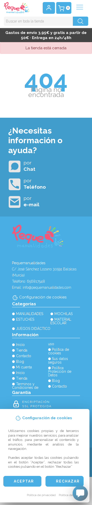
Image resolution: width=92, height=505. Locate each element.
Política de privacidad (41, 495)
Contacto (23, 356)
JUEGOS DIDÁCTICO (33, 329)
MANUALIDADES (29, 314)
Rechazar (68, 481)
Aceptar (24, 481)
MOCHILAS (63, 314)
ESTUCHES (25, 319)
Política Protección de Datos (59, 371)
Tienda (21, 350)
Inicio (20, 345)
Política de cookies (71, 495)
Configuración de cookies (42, 297)
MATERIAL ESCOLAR (60, 321)
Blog (20, 361)
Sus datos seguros (58, 360)
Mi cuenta (24, 367)
